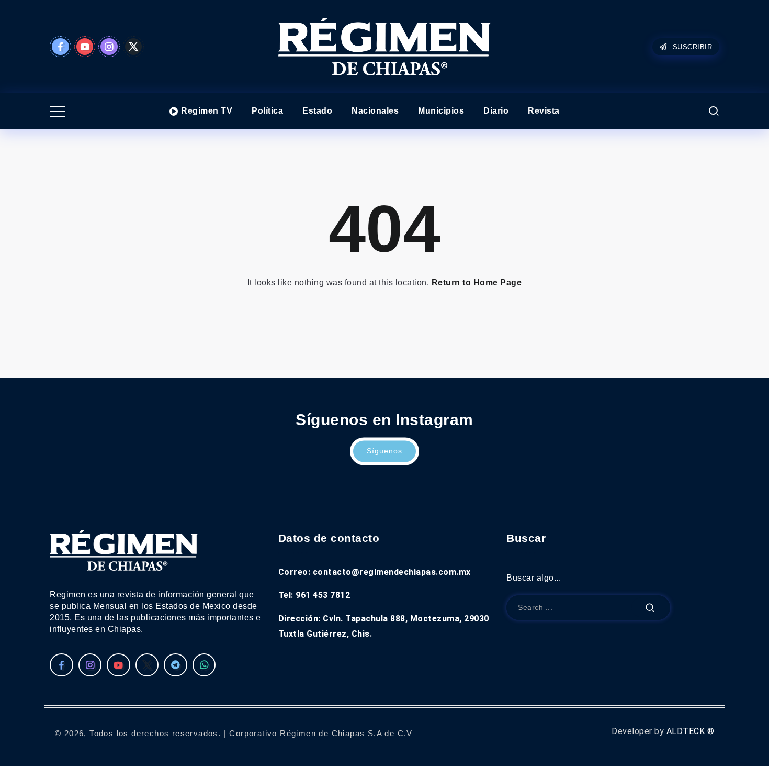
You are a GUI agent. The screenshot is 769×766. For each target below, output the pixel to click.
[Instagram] (109, 47)
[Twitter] (133, 47)
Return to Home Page (477, 282)
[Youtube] (85, 47)
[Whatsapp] (204, 664)
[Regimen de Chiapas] (124, 550)
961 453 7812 (323, 595)
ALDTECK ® (690, 731)
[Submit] (650, 607)
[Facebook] (60, 47)
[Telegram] (175, 664)
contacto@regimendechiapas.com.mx (392, 572)
